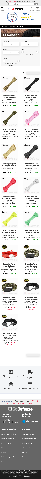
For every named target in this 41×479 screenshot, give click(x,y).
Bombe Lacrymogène (8, 434)
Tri (24, 73)
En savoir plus (13, 476)
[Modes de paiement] (10, 421)
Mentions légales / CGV (29, 434)
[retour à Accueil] (2, 26)
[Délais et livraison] (30, 421)
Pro (2, 461)
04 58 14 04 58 (12, 1)
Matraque (4, 448)
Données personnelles (29, 439)
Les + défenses (10, 26)
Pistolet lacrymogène (8, 457)
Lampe (3, 452)
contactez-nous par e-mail (23, 403)
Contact (24, 457)
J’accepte (27, 476)
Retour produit (26, 448)
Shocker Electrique (7, 439)
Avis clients (25, 452)
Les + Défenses (6, 443)
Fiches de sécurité (28, 443)
